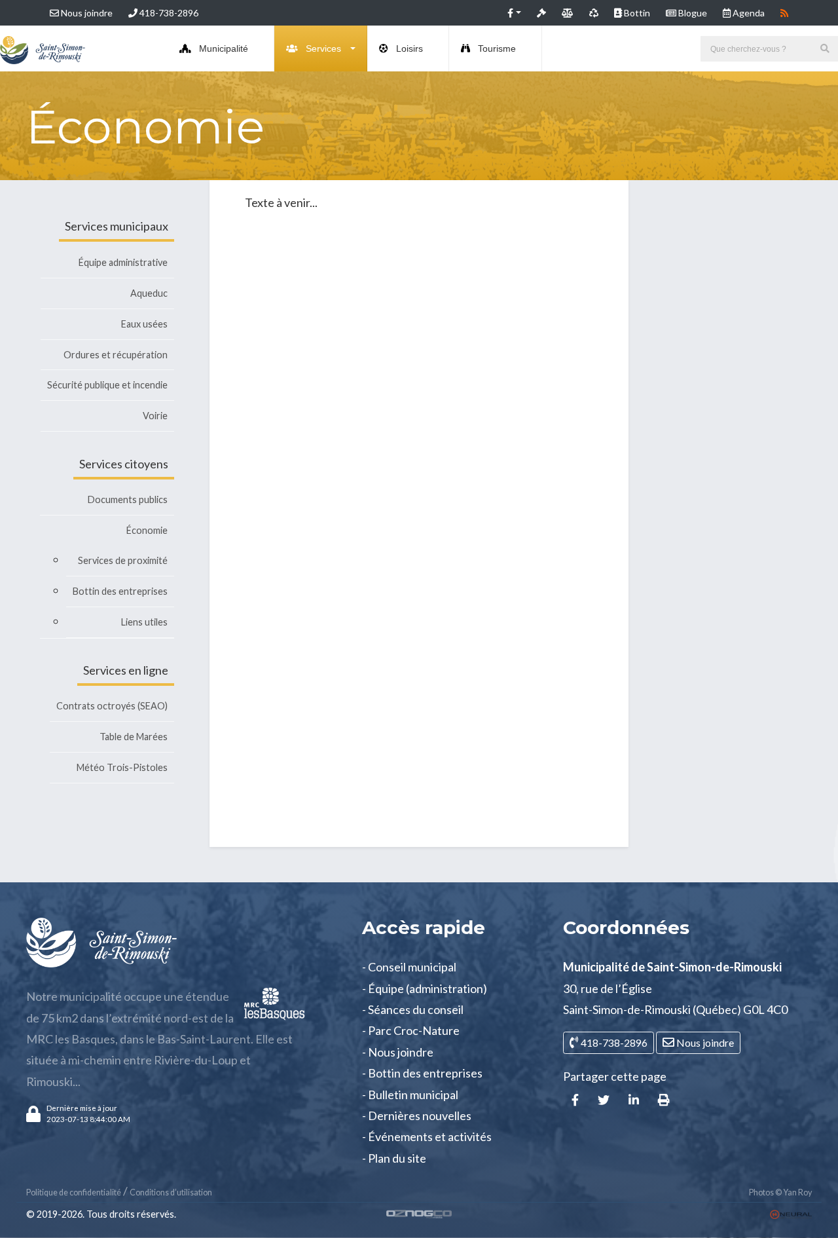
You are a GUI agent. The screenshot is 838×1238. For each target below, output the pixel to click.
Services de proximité (123, 560)
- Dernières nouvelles (416, 1115)
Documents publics (128, 499)
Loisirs (409, 48)
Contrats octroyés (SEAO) (112, 705)
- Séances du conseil (413, 1009)
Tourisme (497, 48)
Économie (147, 530)
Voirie (155, 415)
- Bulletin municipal (410, 1094)
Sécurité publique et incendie (107, 384)
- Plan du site (394, 1158)
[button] (514, 13)
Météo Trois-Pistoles (122, 767)
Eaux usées (144, 323)
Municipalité (223, 48)
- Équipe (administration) (424, 988)
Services (323, 48)
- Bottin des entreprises (422, 1073)
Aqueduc (149, 293)
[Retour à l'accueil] (42, 48)
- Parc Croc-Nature (411, 1030)
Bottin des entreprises (120, 591)
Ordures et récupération (116, 354)
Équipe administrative (123, 262)
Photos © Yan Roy (780, 1192)
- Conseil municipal (409, 967)
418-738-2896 (167, 12)
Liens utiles (144, 622)
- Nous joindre (397, 1052)
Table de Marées (134, 736)
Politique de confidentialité (73, 1192)
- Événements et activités (427, 1136)
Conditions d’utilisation (171, 1192)
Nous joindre (86, 12)
